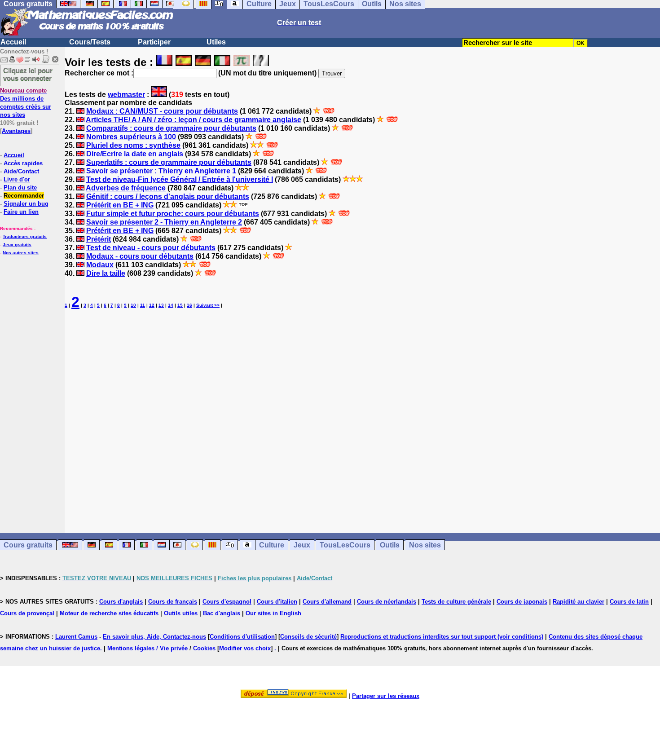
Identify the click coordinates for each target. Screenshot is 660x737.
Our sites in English (273, 613)
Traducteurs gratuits (25, 236)
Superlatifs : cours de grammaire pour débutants (168, 162)
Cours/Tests (89, 42)
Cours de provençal (27, 613)
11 (142, 305)
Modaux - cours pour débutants (140, 256)
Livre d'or (17, 179)
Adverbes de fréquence (126, 188)
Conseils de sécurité (308, 636)
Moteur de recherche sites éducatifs (109, 613)
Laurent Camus (76, 636)
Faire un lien (21, 211)
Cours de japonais (522, 601)
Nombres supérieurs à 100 (131, 137)
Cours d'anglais (121, 601)
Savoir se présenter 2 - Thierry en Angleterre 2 (164, 222)
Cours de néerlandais (386, 601)
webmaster (126, 94)
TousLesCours (345, 545)
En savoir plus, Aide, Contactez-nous (154, 636)
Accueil (13, 42)
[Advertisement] (362, 414)
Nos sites (425, 545)
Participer (154, 42)
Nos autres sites (21, 252)
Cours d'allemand (327, 601)
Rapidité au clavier (578, 601)
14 (170, 305)
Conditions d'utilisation (242, 636)
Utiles (216, 42)
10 (133, 305)
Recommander (24, 195)
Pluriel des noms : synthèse (133, 145)
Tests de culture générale (456, 601)
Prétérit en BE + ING (120, 205)
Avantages (16, 131)
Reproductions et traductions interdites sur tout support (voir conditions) (441, 636)
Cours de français (172, 601)
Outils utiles (181, 613)
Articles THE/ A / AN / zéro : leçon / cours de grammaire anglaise (193, 120)
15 (180, 305)
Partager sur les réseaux (385, 696)
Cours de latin (629, 601)
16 (189, 305)
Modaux (100, 265)
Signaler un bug (26, 203)
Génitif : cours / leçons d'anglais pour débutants (167, 196)
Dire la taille (105, 273)
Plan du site (20, 187)
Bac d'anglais (221, 613)
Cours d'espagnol (226, 601)
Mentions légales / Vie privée (147, 648)
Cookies (204, 648)
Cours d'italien (277, 601)
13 (161, 305)
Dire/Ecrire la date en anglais (134, 154)
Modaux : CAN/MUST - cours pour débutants (162, 111)
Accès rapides (23, 163)
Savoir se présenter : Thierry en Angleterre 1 (161, 171)
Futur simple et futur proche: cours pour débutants (172, 213)
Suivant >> (208, 305)
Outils (390, 545)
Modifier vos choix (245, 648)
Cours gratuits (28, 545)
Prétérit (98, 239)
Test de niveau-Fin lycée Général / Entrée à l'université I (179, 179)
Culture (271, 545)
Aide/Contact (21, 171)
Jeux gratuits (17, 244)
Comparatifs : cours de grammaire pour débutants (171, 128)
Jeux (302, 545)
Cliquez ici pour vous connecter (28, 74)
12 (151, 305)
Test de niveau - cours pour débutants (151, 248)
